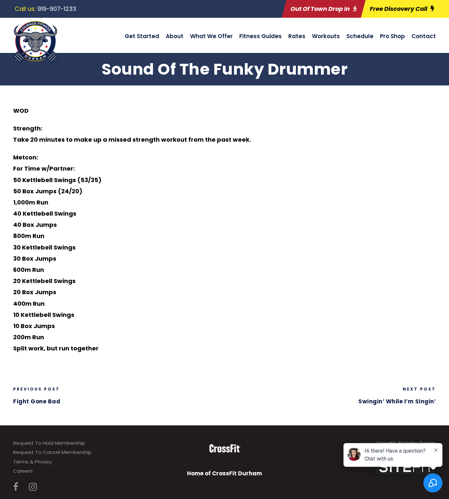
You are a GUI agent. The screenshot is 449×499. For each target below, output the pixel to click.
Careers (23, 470)
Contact (424, 36)
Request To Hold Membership (49, 443)
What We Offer (211, 36)
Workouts (326, 36)
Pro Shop (392, 36)
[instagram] (33, 487)
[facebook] (15, 487)
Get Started (142, 36)
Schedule (359, 36)
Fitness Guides (260, 36)
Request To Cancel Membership (52, 452)
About (174, 36)
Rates (296, 36)
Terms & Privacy (32, 461)
